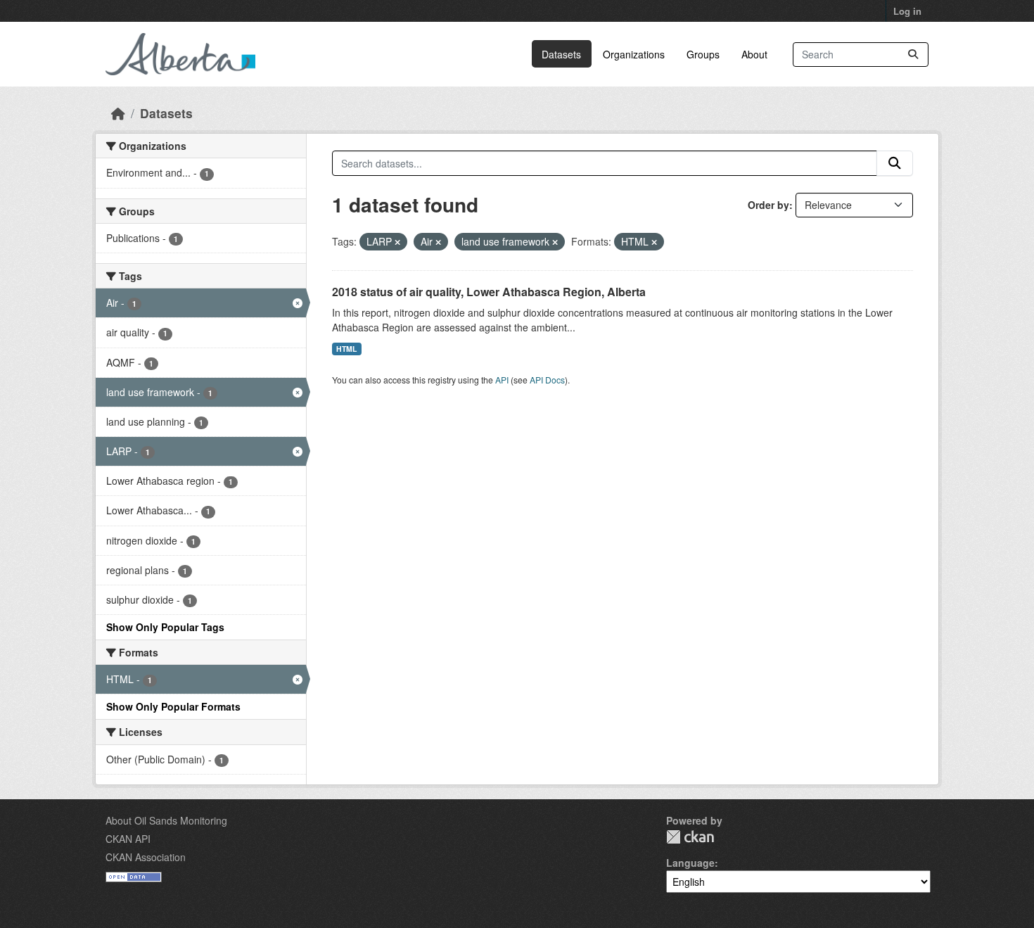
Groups (703, 54)
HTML (346, 348)
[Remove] (397, 242)
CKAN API (128, 839)
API (502, 380)
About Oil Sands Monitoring (166, 820)
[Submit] (913, 54)
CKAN (690, 837)
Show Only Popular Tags (165, 627)
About (754, 54)
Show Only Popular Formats (173, 706)
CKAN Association (146, 857)
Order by (768, 205)
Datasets (561, 54)
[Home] (118, 113)
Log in (907, 11)
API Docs (547, 380)
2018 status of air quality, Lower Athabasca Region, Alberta (489, 292)
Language (690, 863)
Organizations (634, 54)
